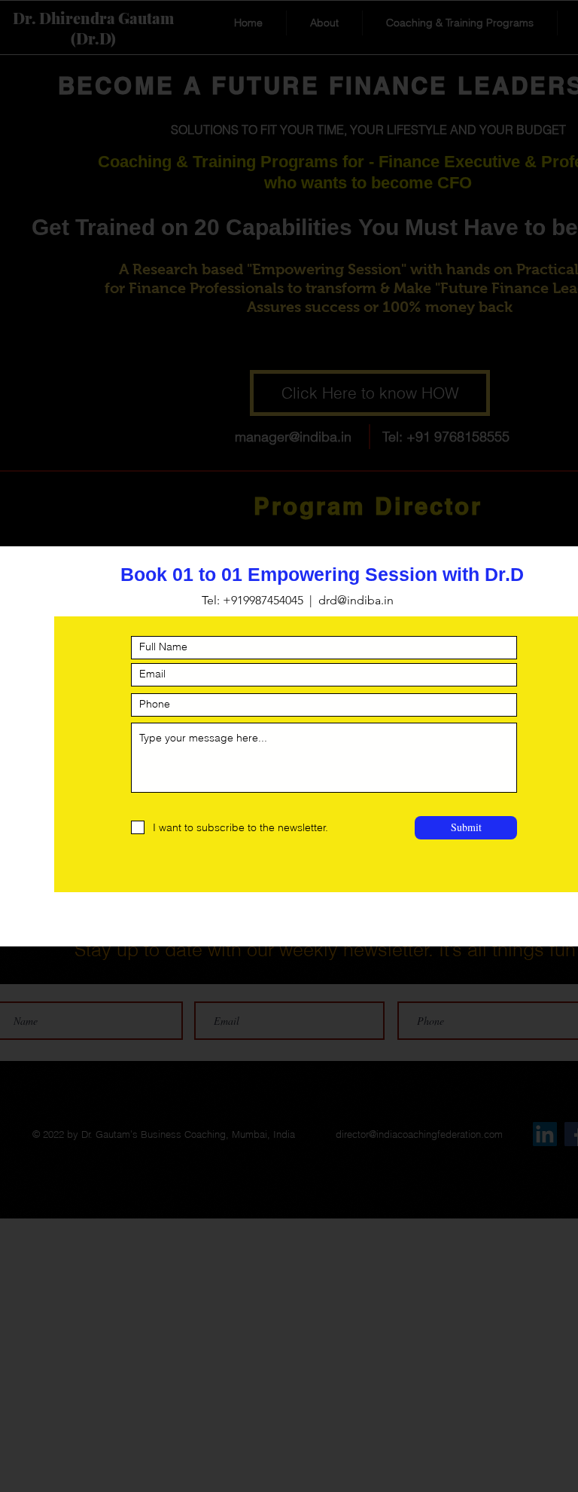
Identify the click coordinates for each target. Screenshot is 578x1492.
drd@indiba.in (356, 600)
